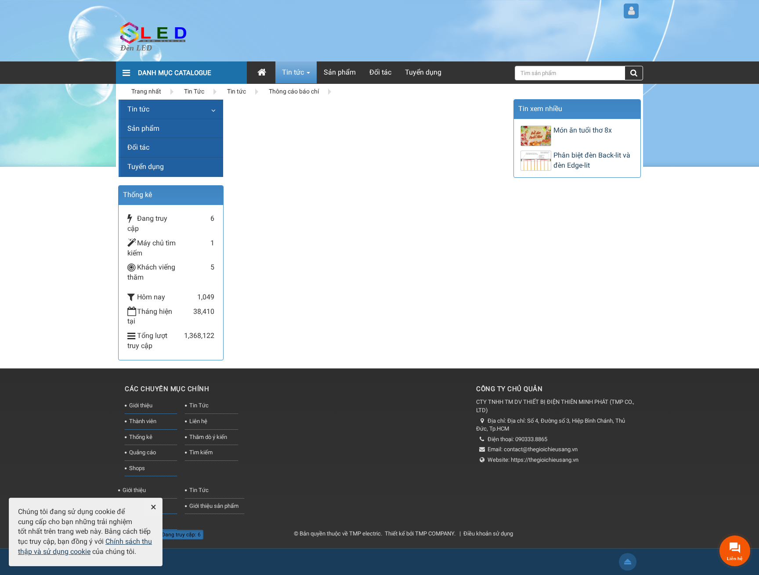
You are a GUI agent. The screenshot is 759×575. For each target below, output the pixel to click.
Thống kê (140, 437)
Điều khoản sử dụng (488, 533)
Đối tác (138, 147)
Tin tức (138, 109)
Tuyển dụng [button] (423, 72)
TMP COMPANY (434, 533)
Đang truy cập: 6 (180, 535)
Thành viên (142, 421)
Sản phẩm (143, 128)
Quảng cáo (142, 452)
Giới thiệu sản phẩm (214, 506)
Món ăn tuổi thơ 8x (582, 130)
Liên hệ (198, 421)
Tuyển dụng (145, 166)
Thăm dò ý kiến (208, 437)
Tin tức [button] (294, 72)
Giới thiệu (140, 405)
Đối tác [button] (380, 72)
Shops (137, 468)
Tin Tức (199, 405)
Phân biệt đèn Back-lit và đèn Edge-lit (591, 160)
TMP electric (365, 533)
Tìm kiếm (201, 452)
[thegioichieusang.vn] (153, 32)
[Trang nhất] (263, 72)
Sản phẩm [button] (340, 72)
